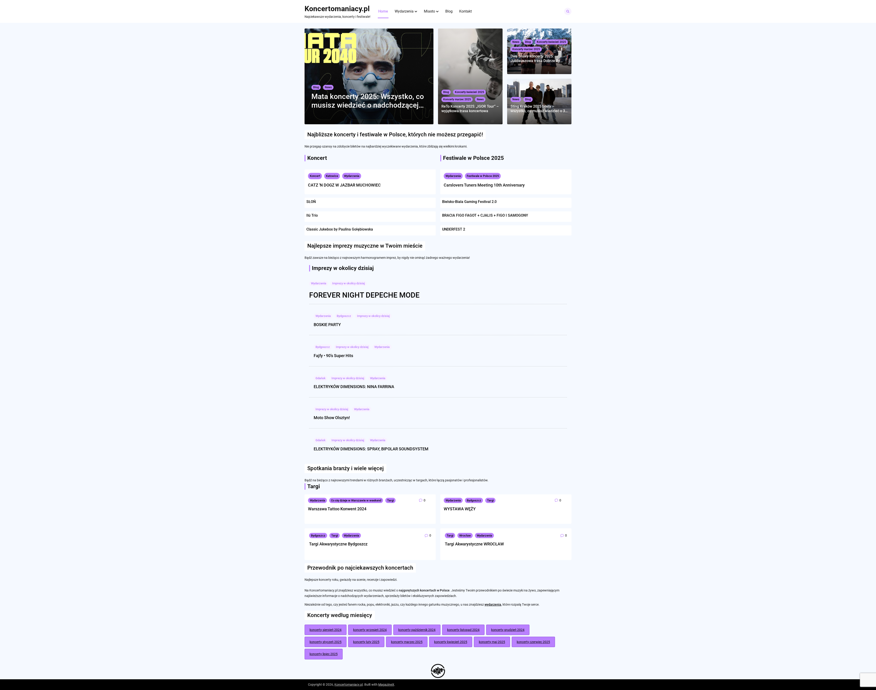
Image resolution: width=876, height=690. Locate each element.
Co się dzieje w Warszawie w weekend (356, 500)
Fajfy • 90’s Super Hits (333, 355)
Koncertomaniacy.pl (337, 8)
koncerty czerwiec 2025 (533, 642)
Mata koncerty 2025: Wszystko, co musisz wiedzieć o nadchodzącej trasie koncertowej (367, 101)
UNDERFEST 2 (453, 229)
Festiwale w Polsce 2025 (483, 176)
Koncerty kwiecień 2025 (469, 92)
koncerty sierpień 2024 (326, 630)
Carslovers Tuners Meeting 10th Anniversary (484, 185)
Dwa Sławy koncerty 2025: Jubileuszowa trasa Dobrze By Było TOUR (535, 58)
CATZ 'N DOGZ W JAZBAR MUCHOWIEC (344, 185)
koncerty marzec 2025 (406, 642)
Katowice (332, 176)
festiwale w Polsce (383, 134)
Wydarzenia (404, 11)
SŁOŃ (311, 202)
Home (383, 11)
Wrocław (465, 535)
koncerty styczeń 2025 (326, 642)
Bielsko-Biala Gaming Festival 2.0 (469, 202)
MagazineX (386, 684)
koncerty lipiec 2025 (324, 654)
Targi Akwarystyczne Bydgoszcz (338, 544)
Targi (390, 500)
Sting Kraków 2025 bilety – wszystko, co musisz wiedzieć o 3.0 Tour (539, 108)
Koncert (315, 176)
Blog (449, 11)
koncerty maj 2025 (492, 642)
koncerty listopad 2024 (463, 630)
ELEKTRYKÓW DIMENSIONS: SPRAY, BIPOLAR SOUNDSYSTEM (371, 448)
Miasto (429, 11)
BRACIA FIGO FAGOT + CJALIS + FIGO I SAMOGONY (485, 215)
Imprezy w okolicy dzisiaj (348, 283)
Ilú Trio (312, 215)
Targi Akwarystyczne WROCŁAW (474, 544)
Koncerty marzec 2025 (457, 99)
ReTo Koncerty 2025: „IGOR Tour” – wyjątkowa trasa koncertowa (470, 108)
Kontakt (465, 11)
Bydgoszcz (344, 316)
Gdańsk (320, 378)
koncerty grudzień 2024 (507, 630)
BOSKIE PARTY (327, 324)
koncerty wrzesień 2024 (370, 630)
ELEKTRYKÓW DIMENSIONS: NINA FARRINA (354, 386)
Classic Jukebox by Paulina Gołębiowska (339, 229)
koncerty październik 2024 (416, 630)
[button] (416, 11)
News (328, 87)
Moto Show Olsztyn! (332, 417)
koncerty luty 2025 (366, 642)
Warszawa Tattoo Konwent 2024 (337, 508)
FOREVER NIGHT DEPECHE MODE (364, 295)
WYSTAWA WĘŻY (460, 508)
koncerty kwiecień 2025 (450, 642)
